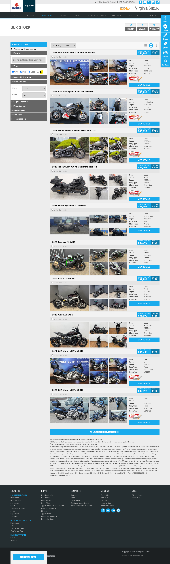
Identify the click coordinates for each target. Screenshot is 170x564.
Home (16, 15)
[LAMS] (41, 72)
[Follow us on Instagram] (154, 2)
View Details (144, 85)
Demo (24, 72)
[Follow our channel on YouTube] (145, 2)
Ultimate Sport (16, 500)
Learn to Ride (106, 503)
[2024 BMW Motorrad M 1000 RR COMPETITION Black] (88, 72)
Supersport (14, 503)
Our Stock (47, 15)
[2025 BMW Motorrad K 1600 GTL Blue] (88, 410)
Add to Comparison (61, 57)
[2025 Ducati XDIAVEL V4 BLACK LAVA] (88, 334)
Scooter (13, 516)
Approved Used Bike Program (52, 506)
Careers (104, 500)
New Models (15, 498)
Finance (115, 15)
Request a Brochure (49, 516)
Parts (73, 498)
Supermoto (14, 514)
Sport (12, 506)
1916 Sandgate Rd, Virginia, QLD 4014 (109, 2)
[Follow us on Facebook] (141, 2)
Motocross (14, 523)
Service (76, 15)
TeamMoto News (107, 506)
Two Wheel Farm (17, 528)
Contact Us (105, 495)
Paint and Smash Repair (80, 503)
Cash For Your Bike (48, 508)
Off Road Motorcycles (20, 520)
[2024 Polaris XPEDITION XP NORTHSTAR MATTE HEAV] (88, 225)
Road (12, 538)
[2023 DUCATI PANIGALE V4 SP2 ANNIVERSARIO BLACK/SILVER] (88, 111)
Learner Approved (18, 535)
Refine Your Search (21, 44)
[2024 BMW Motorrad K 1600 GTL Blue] (88, 371)
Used (32, 72)
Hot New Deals (47, 495)
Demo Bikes (46, 500)
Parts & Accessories (97, 15)
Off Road (14, 540)
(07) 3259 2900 (130, 2)
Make (14, 88)
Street (12, 511)
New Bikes (29, 15)
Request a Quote (47, 519)
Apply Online (46, 514)
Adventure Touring (17, 508)
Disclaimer (136, 498)
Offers (63, 15)
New (16, 72)
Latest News (150, 15)
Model (14, 94)
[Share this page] (157, 2)
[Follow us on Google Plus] (149, 2)
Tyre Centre (75, 500)
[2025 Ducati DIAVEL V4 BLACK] (88, 298)
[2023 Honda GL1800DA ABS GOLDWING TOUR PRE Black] (88, 187)
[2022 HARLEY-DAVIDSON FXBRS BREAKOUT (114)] (88, 150)
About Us (132, 15)
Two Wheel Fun (16, 531)
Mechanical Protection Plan (81, 506)
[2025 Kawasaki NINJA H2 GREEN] (88, 262)
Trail (12, 526)
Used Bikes (45, 503)
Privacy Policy (137, 495)
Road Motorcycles (18, 495)
